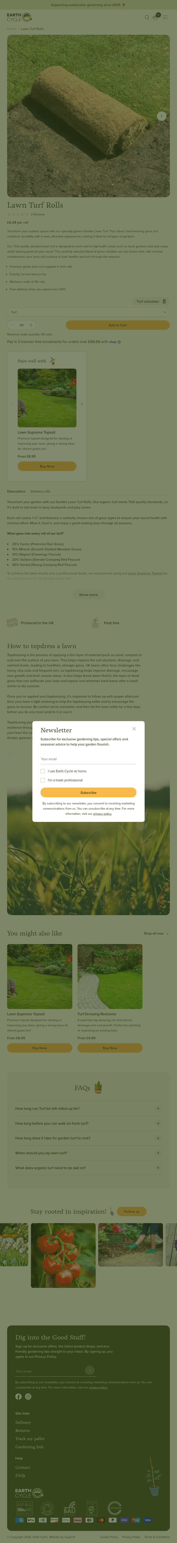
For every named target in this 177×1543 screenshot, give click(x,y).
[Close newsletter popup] (136, 729)
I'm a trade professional (65, 780)
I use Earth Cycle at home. (67, 771)
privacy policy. (102, 814)
